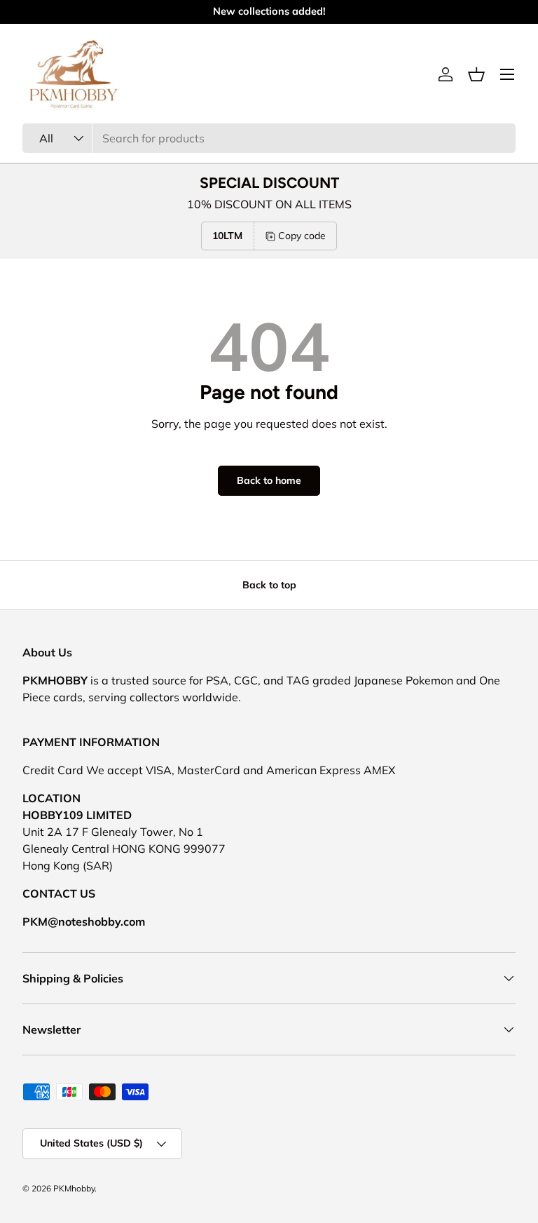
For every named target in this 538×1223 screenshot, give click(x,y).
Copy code (302, 235)
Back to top (269, 585)
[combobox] (269, 138)
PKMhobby (74, 1188)
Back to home (269, 480)
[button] (476, 74)
